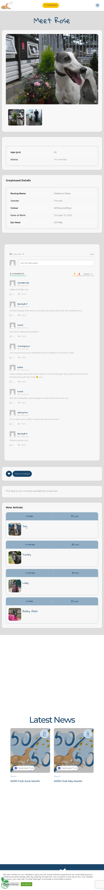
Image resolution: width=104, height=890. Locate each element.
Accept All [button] (26, 884)
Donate (52, 5)
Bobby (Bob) (30, 611)
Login (91, 254)
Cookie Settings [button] (11, 884)
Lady (25, 582)
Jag (24, 526)
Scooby (26, 554)
